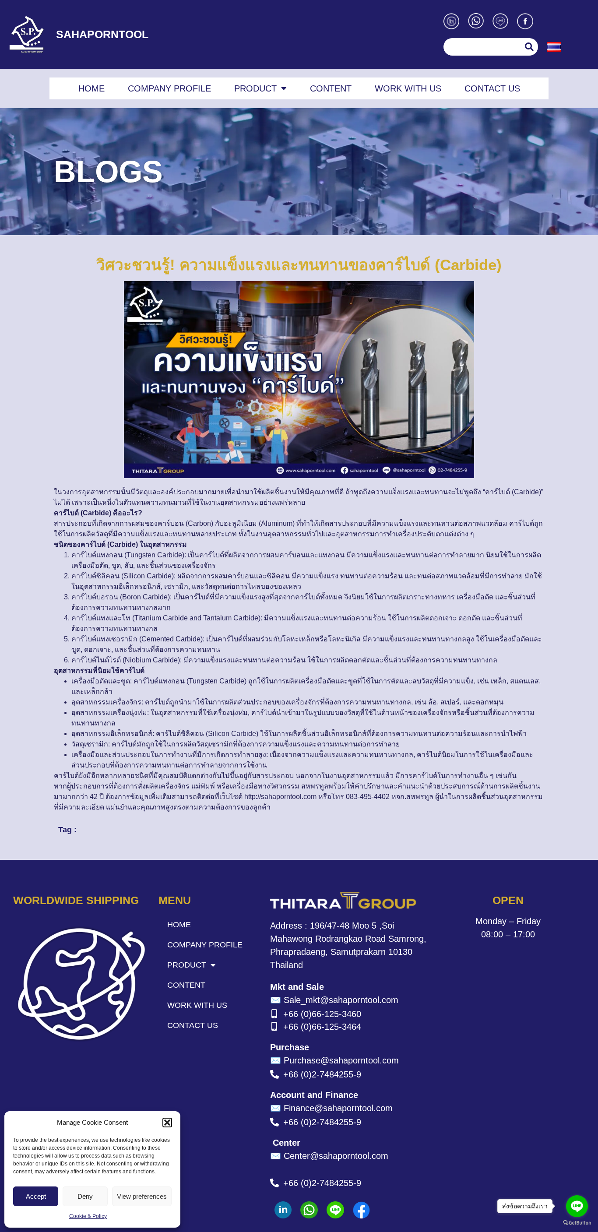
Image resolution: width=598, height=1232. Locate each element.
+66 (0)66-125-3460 (322, 1014)
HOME (91, 88)
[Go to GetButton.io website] (577, 1223)
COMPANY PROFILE (169, 88)
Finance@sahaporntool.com (331, 1108)
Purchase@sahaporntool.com (334, 1060)
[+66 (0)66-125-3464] (274, 1026)
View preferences (142, 1196)
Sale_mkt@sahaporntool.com (334, 1000)
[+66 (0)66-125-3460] (274, 1014)
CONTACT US (492, 88)
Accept (36, 1196)
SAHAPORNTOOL (102, 34)
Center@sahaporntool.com (329, 1156)
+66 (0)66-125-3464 (322, 1026)
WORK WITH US (408, 88)
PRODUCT (255, 88)
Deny (85, 1196)
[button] (167, 1122)
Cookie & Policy (88, 1216)
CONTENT (331, 88)
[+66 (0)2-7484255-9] (274, 1074)
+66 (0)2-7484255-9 (322, 1074)
